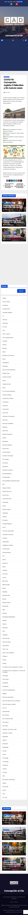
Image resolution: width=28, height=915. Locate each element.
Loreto (4, 577)
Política (11, 203)
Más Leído (5, 581)
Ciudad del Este (6, 384)
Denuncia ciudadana (7, 423)
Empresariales (6, 477)
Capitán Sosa (5, 373)
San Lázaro (5, 722)
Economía (5, 463)
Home (11, 901)
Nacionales (5, 606)
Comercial (5, 405)
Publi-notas (5, 679)
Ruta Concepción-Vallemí (9, 704)
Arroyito (4, 326)
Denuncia (4, 420)
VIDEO (4, 790)
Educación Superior (7, 470)
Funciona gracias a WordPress (10, 896)
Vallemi (4, 783)
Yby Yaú (4, 797)
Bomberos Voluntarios (8, 355)
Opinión (4, 624)
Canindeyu (5, 366)
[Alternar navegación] (13, 40)
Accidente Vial (6, 309)
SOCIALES (5, 743)
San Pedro (5, 725)
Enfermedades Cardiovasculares (11, 480)
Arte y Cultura (6, 334)
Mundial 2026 (6, 595)
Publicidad (5, 682)
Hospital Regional (7, 523)
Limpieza (4, 570)
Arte (3, 330)
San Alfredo (5, 715)
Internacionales (6, 552)
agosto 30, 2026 (9, 820)
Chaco (4, 380)
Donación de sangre (7, 455)
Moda (3, 588)
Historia (4, 516)
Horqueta (4, 520)
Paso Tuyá (5, 649)
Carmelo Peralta (6, 377)
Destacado (5, 441)
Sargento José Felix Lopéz (9, 729)
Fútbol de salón (6, 509)
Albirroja (4, 319)
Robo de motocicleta (7, 697)
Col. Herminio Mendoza (8, 391)
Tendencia (5, 765)
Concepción (6, 76)
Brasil (3, 359)
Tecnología (5, 761)
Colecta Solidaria (6, 395)
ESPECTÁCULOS (6, 491)
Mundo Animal (6, 602)
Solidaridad (5, 747)
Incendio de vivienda (7, 534)
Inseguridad (5, 541)
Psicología (5, 675)
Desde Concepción (7, 434)
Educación (5, 466)
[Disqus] (14, 264)
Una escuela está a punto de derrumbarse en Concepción (9, 185)
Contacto (16, 901)
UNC (3, 776)
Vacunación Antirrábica (8, 779)
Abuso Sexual (6, 301)
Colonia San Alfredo (7, 398)
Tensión (4, 768)
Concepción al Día (14, 35)
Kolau (3, 566)
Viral (3, 794)
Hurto (4, 527)
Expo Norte (5, 495)
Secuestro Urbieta (7, 733)
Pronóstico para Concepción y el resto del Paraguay (13, 671)
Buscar (4, 286)
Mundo (4, 599)
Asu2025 (4, 341)
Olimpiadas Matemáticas (8, 617)
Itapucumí (5, 563)
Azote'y (4, 344)
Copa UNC (5, 412)
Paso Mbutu (5, 645)
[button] (23, 40)
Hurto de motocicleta (8, 531)
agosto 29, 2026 (9, 851)
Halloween (5, 513)
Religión (4, 693)
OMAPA (4, 620)
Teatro (4, 754)
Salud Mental (5, 711)
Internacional (5, 549)
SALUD (4, 708)
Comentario (5, 402)
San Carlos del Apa (7, 718)
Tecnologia (5, 758)
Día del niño (5, 448)
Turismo (4, 772)
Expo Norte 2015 (6, 498)
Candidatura (5, 362)
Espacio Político (6, 488)
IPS (3, 556)
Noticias (4, 613)
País (3, 631)
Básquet (4, 348)
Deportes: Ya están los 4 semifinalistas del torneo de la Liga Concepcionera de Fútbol (14, 906)
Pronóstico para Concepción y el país (12, 667)
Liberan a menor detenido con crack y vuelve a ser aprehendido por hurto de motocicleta (14, 911)
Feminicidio (5, 502)
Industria (4, 538)
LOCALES (5, 574)
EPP (3, 484)
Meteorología (5, 584)
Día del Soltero (6, 452)
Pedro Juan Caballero (8, 652)
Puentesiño (5, 686)
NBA (3, 609)
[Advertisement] (14, 56)
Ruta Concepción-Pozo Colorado (11, 700)
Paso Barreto (5, 638)
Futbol (4, 506)
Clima (3, 387)
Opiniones (5, 627)
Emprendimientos (7, 473)
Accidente (5, 305)
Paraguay (5, 634)
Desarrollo (5, 430)
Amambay (5, 323)
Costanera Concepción (8, 416)
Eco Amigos (5, 459)
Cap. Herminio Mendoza (8, 369)
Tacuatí (4, 751)
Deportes (4, 427)
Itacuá (4, 559)
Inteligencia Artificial (7, 545)
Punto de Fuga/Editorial (8, 690)
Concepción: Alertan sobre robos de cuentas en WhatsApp (18, 185)
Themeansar (14, 898)
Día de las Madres (7, 445)
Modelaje (4, 591)
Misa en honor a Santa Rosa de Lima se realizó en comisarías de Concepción (13, 222)
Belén (3, 352)
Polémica (4, 656)
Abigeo (4, 298)
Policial (4, 660)
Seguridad (5, 736)
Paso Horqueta (6, 642)
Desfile (4, 437)
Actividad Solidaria (7, 312)
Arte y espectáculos (7, 337)
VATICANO (5, 786)
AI (3, 316)
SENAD (4, 740)
